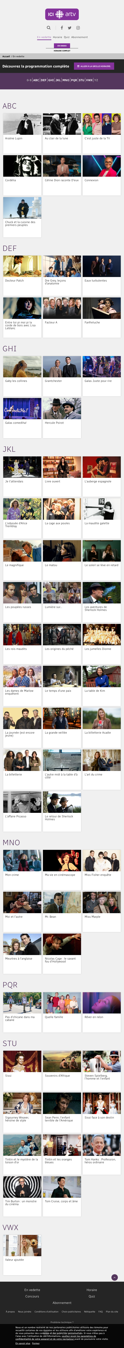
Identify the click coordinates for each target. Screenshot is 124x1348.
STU (81, 80)
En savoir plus (23, 1343)
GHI (51, 80)
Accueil (6, 56)
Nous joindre (24, 1311)
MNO (65, 80)
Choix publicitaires (71, 1311)
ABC (36, 80)
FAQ (100, 1311)
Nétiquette (89, 1311)
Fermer (36, 1343)
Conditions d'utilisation (46, 1311)
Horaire (57, 36)
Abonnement (79, 36)
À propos (10, 1311)
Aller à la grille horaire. (96, 66)
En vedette (44, 36)
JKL (58, 80)
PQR (74, 80)
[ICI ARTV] (62, 14)
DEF (43, 80)
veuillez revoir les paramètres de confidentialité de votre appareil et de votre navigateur (56, 1337)
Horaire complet (62, 51)
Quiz (67, 36)
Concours (32, 1296)
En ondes (62, 46)
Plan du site (112, 1311)
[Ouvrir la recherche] (48, 27)
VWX (89, 80)
